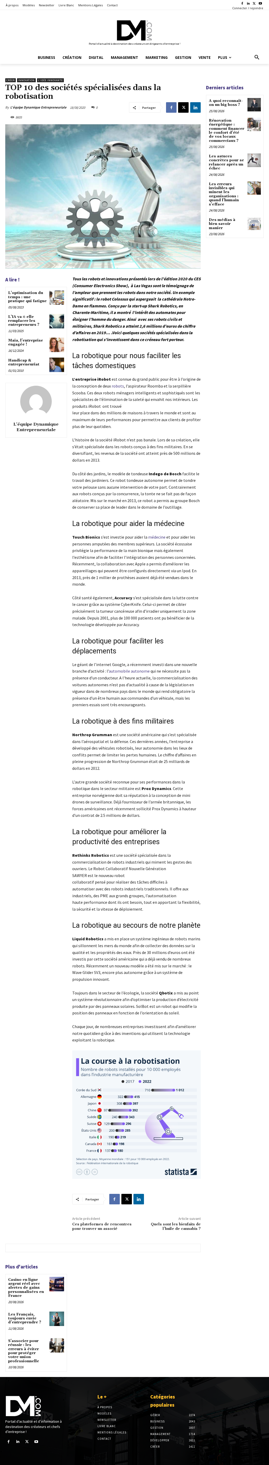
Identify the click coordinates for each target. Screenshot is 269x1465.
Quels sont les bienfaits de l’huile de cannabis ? (176, 1226)
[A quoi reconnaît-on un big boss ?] (254, 104)
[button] (257, 57)
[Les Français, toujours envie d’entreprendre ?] (56, 1319)
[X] (254, 4)
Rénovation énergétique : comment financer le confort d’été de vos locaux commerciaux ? (226, 130)
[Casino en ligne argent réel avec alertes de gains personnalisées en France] (56, 1284)
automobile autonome (129, 671)
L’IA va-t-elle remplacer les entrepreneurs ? (24, 320)
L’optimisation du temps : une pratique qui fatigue (27, 297)
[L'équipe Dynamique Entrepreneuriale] (36, 401)
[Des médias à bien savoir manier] (254, 223)
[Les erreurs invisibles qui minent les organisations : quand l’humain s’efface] (254, 188)
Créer (10, 80)
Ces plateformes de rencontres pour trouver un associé (102, 1226)
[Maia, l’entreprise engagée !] (56, 345)
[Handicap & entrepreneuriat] (56, 365)
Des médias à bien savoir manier (222, 224)
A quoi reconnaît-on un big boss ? (226, 103)
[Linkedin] (248, 4)
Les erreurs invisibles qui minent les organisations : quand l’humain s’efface (224, 194)
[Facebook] (242, 4)
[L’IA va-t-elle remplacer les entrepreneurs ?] (56, 321)
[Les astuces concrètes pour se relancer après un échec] (254, 160)
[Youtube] (260, 4)
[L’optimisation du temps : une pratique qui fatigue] (56, 297)
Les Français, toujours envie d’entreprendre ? (24, 1318)
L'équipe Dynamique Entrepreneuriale (38, 107)
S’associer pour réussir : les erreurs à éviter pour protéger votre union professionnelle (23, 1351)
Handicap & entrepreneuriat (23, 362)
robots (118, 386)
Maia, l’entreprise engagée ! (25, 342)
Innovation (26, 80)
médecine (156, 537)
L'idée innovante (50, 80)
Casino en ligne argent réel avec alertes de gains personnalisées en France (26, 1287)
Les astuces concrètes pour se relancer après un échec (226, 162)
